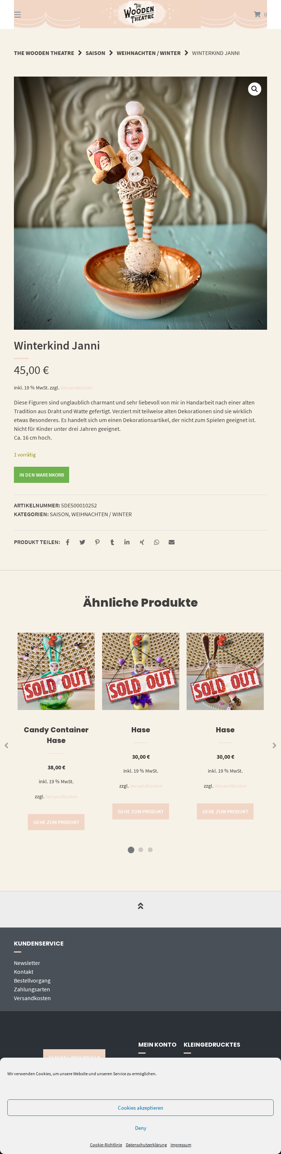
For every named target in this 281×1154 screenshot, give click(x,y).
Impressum (181, 1144)
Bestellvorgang (32, 980)
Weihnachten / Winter (149, 52)
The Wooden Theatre (44, 52)
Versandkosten (76, 387)
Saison (95, 52)
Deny (140, 1127)
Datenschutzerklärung (146, 1144)
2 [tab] (140, 849)
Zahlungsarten (32, 989)
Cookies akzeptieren (140, 1107)
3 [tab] (150, 849)
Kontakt (23, 971)
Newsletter (27, 962)
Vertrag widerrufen (74, 1057)
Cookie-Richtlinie (106, 1144)
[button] (254, 89)
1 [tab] (131, 849)
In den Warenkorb (41, 474)
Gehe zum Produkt (56, 822)
